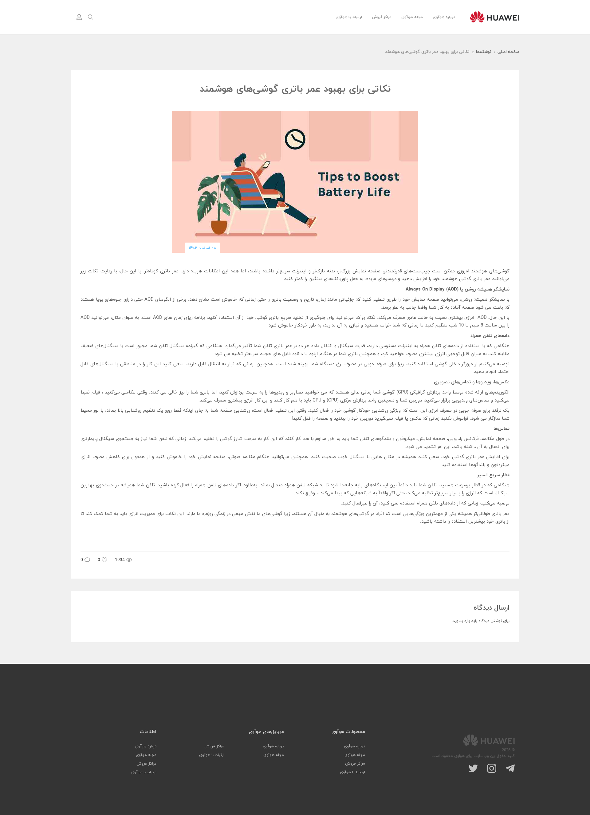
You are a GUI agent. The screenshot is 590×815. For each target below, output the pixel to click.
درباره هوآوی (444, 17)
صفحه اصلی (508, 52)
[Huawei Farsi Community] (494, 16)
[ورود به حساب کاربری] (79, 17)
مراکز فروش (381, 17)
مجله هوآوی (412, 17)
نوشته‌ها (483, 52)
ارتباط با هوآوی (349, 17)
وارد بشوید (461, 621)
